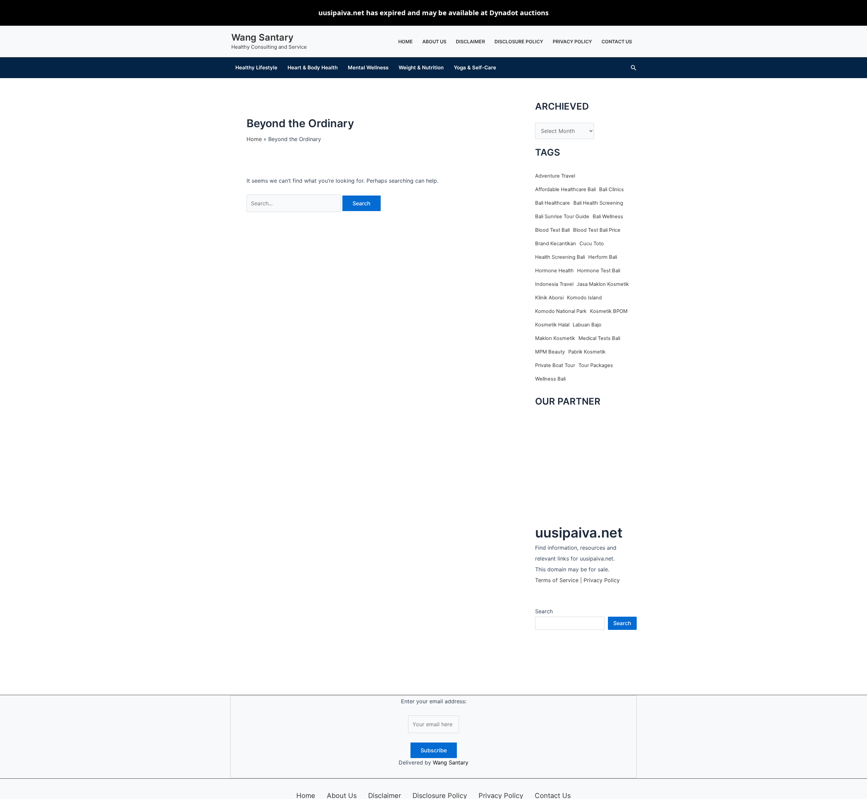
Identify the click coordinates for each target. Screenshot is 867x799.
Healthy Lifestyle (256, 67)
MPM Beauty (550, 352)
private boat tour (555, 365)
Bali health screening (598, 203)
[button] (634, 68)
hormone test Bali (598, 271)
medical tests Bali (599, 338)
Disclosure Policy (518, 41)
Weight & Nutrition (421, 67)
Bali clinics (611, 189)
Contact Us (616, 41)
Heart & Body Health (313, 67)
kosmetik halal (552, 325)
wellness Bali (550, 379)
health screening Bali (560, 257)
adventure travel (555, 176)
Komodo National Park (561, 311)
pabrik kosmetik (587, 352)
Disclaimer (470, 41)
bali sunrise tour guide (562, 216)
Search (544, 611)
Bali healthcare (552, 203)
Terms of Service (556, 580)
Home (405, 41)
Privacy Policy (572, 41)
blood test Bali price (596, 230)
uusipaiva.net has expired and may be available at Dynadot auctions (433, 12)
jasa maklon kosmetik (603, 284)
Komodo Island (584, 298)
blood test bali (552, 230)
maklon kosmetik (555, 338)
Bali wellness (608, 216)
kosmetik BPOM (609, 311)
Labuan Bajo (587, 325)
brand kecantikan (555, 244)
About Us (434, 41)
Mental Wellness (368, 67)
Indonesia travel (554, 284)
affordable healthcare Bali (565, 189)
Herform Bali (602, 257)
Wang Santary (262, 37)
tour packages (595, 365)
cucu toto (591, 244)
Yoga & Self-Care (475, 67)
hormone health (554, 271)
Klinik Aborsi (549, 298)
